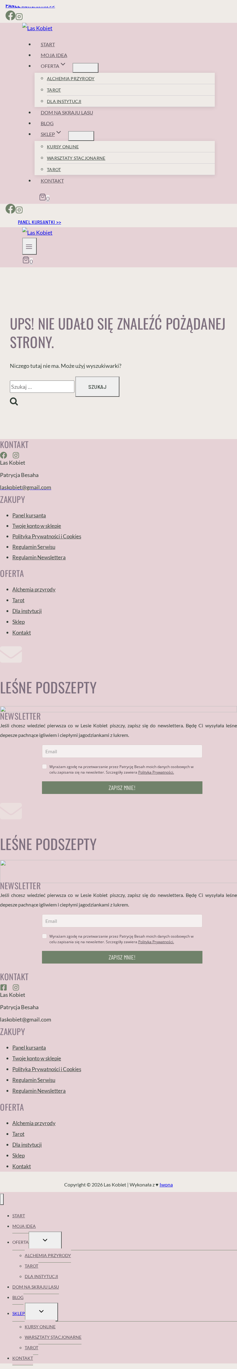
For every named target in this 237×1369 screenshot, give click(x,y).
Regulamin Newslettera (39, 557)
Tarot (54, 89)
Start (48, 44)
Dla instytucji (64, 101)
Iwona (166, 1184)
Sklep (18, 622)
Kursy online (63, 146)
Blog (47, 123)
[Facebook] (10, 17)
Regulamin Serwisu (33, 547)
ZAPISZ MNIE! (122, 787)
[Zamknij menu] (2, 1199)
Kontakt (52, 180)
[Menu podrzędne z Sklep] (81, 136)
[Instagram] (19, 17)
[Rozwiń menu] (29, 246)
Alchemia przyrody (70, 78)
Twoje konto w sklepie (36, 526)
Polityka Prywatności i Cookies (46, 536)
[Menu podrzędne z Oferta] (85, 68)
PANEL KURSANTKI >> (39, 222)
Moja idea (54, 55)
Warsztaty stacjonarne (76, 158)
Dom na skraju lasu (67, 112)
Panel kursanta (29, 515)
